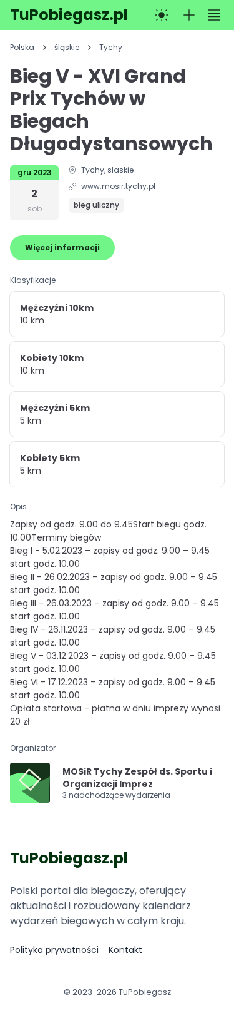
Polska (22, 48)
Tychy (110, 48)
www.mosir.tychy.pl (118, 186)
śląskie (66, 48)
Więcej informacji (62, 247)
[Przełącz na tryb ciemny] (162, 15)
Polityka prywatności (54, 950)
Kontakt (125, 950)
